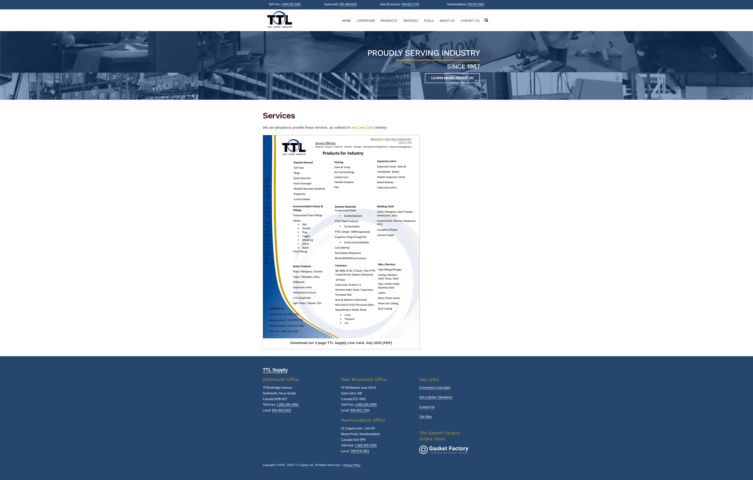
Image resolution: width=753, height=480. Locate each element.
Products (389, 20)
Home (346, 20)
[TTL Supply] (279, 27)
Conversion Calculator (434, 387)
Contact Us (470, 20)
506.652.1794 (410, 4)
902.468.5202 (348, 4)
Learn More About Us (452, 78)
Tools (429, 20)
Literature (366, 20)
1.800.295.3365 (291, 4)
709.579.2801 (475, 4)
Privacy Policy (351, 464)
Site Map (425, 416)
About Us (447, 20)
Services (410, 20)
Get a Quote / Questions (435, 397)
